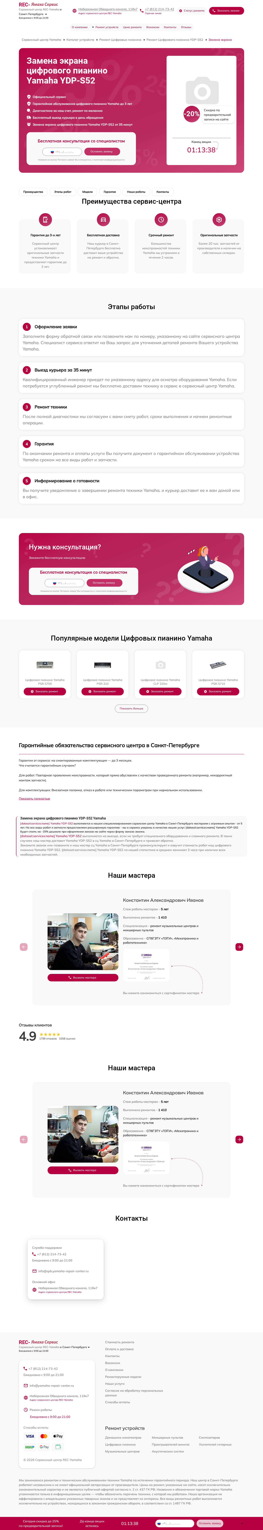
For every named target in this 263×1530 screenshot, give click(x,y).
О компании (79, 27)
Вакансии (152, 27)
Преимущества (33, 192)
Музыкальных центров (122, 1451)
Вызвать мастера (84, 977)
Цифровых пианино (120, 1444)
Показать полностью (34, 798)
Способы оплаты (117, 1402)
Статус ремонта (194, 10)
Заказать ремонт (46, 691)
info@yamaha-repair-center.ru (52, 1385)
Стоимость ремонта (119, 1342)
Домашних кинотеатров (123, 1437)
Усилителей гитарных (215, 1444)
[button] (239, 947)
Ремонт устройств (106, 27)
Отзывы (186, 27)
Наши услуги (115, 1384)
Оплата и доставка (119, 1349)
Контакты (170, 27)
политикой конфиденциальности (109, 160)
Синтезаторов (209, 1437)
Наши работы (136, 192)
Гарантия (110, 192)
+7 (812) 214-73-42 (159, 9)
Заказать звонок (228, 10)
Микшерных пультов (167, 1437)
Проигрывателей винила (170, 1444)
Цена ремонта (132, 27)
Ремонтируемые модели (123, 1377)
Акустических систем (168, 1451)
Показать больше (131, 708)
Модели (87, 192)
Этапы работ (62, 192)
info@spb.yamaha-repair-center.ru (63, 1271)
